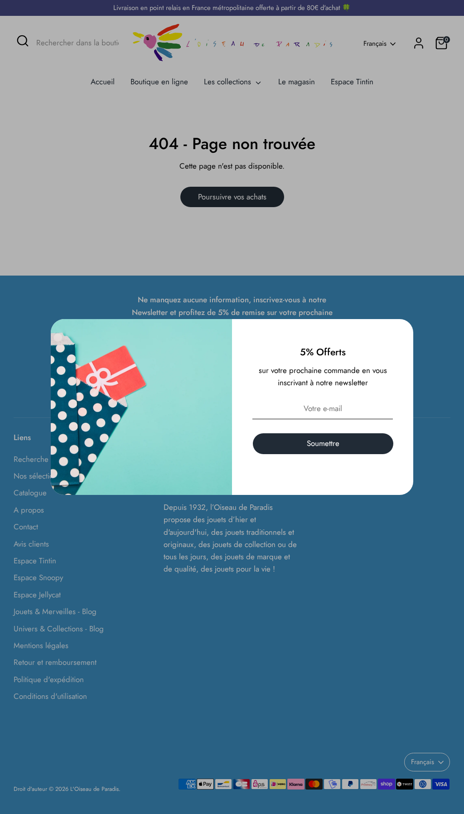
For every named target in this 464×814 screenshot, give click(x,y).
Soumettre (323, 443)
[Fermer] (401, 331)
